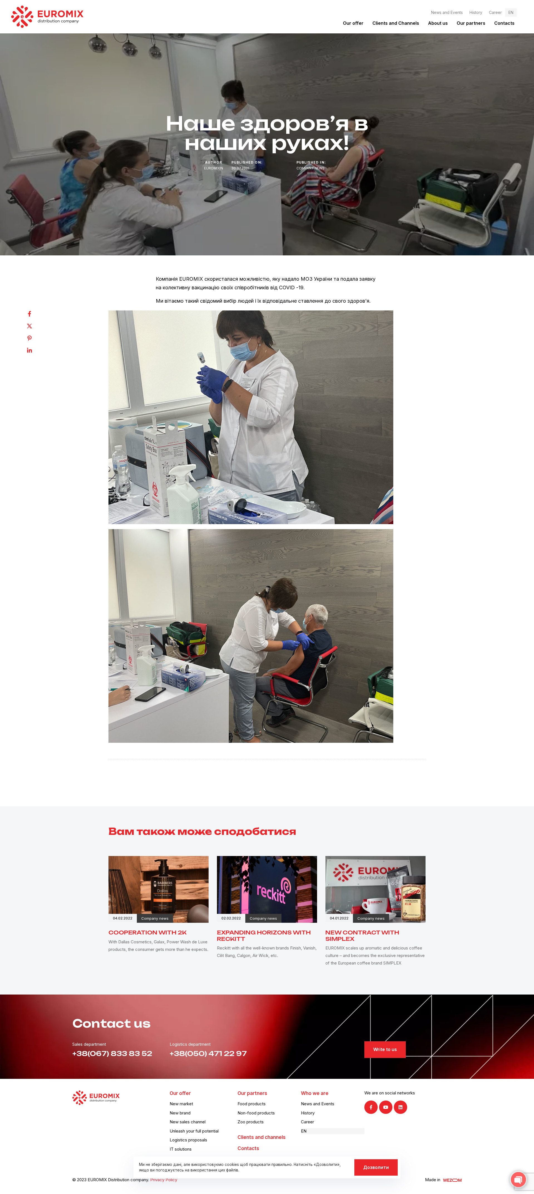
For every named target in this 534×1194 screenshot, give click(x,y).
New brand (180, 1113)
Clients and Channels (395, 23)
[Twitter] (35, 326)
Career (495, 12)
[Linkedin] (35, 350)
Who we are (314, 1093)
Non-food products (256, 1113)
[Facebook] (35, 314)
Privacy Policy (163, 1179)
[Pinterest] (35, 338)
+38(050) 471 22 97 (208, 1053)
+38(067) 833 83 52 (112, 1053)
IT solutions (181, 1149)
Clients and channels (262, 1137)
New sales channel (188, 1121)
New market (181, 1103)
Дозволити (376, 1167)
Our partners (471, 23)
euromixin (213, 168)
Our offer (353, 23)
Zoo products (251, 1121)
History (475, 12)
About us (438, 23)
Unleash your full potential (194, 1131)
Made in (432, 1179)
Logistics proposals (188, 1140)
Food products (252, 1103)
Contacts (504, 23)
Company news (310, 168)
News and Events (447, 12)
